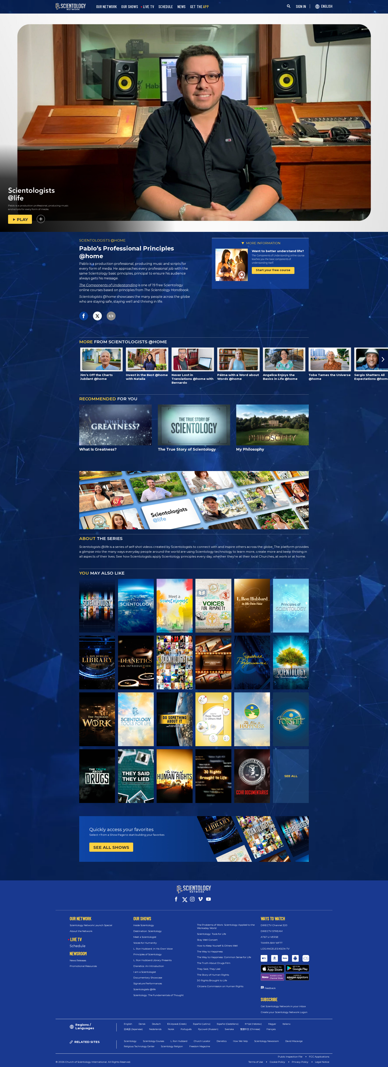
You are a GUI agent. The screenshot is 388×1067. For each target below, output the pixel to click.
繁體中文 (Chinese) (250, 1029)
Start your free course (273, 270)
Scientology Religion (172, 1046)
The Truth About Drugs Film (213, 963)
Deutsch (156, 1024)
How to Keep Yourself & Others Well (217, 945)
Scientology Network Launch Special (91, 925)
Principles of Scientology (147, 954)
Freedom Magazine (199, 1046)
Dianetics (222, 1041)
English (128, 1024)
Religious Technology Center (139, 1046)
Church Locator (202, 1041)
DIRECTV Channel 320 (274, 925)
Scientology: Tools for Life (211, 933)
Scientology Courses (153, 1041)
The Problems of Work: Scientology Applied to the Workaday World (226, 926)
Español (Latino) (201, 1024)
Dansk (142, 1024)
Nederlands (155, 1029)
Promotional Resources (83, 966)
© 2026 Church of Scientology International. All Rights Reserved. (93, 1061)
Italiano (286, 1024)
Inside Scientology (143, 925)
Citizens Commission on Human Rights (220, 986)
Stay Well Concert (207, 939)
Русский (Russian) (208, 1029)
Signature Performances (147, 983)
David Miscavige (294, 1041)
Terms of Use (255, 1061)
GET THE (199, 6)
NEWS (181, 6)
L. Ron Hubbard (179, 1041)
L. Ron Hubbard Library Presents (152, 960)
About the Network (81, 931)
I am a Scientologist (144, 971)
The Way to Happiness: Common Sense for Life (224, 957)
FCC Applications (319, 1056)
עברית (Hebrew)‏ (253, 1024)
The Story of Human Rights (213, 974)
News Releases (78, 960)
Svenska (229, 1029)
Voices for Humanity (145, 942)
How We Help (240, 1041)
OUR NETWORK (106, 6)
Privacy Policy (300, 1061)
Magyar (272, 1024)
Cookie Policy (277, 1061)
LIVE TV (148, 6)
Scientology (130, 1041)
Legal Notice (322, 1061)
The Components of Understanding (108, 285)
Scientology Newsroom (266, 1041)
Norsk (171, 1029)
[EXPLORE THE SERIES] (97, 606)
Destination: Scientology (147, 931)
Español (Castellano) (227, 1024)
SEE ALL (291, 776)
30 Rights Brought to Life (212, 980)
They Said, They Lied (208, 968)
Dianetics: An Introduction (148, 966)
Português (186, 1029)
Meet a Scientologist (144, 936)
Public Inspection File (290, 1056)
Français (271, 1029)
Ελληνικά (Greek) (177, 1024)
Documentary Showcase (147, 977)
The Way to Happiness (210, 951)
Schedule (77, 946)
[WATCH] (291, 606)
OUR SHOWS (129, 6)
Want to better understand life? (278, 251)
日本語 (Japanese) (133, 1029)
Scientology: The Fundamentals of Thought (158, 995)
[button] (4, 359)
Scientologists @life (144, 989)
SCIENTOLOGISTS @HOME (102, 240)
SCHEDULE (165, 6)
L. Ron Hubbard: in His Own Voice (153, 948)
